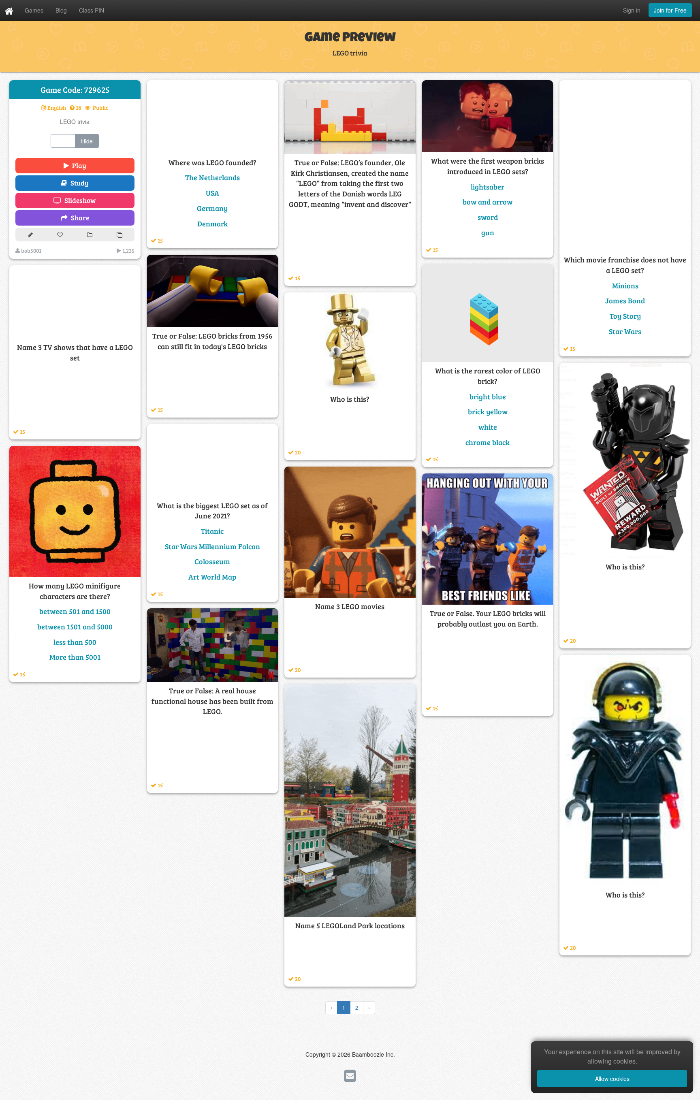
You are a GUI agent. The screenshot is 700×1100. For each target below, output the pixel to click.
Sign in (631, 10)
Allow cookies (612, 1078)
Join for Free (670, 10)
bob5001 (30, 250)
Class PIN (91, 10)
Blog (61, 10)
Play (77, 165)
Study (78, 183)
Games (34, 10)
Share (78, 217)
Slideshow (78, 200)
